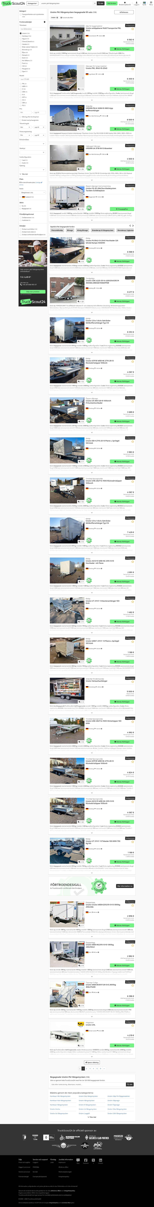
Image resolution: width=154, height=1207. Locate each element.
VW (24, 66)
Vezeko (25, 44)
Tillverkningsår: (24, 123)
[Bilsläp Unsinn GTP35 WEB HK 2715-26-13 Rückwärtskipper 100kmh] (67, 370)
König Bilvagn (82, 230)
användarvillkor (66, 1202)
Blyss (25, 52)
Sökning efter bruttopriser (30, 117)
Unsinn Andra (55, 1109)
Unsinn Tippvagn (114, 1105)
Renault (25, 55)
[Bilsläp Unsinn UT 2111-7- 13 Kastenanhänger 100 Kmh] (67, 610)
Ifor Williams (27, 60)
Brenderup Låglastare (126, 230)
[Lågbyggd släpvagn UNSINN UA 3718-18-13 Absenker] (67, 158)
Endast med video (29, 232)
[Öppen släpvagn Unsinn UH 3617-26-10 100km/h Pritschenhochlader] (67, 410)
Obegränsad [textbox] (27, 192)
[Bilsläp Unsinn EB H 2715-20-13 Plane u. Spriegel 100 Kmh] (67, 450)
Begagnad (26, 209)
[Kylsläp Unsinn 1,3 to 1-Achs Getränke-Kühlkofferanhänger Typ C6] (67, 330)
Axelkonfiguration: (25, 157)
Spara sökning (92, 1062)
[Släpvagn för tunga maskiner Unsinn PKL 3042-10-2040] (67, 78)
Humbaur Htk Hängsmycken (60, 1096)
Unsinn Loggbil (84, 1113)
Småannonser (28, 217)
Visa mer (92, 1117)
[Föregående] (51, 37)
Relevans (124, 12)
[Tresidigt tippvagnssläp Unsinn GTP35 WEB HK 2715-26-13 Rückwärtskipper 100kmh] (67, 771)
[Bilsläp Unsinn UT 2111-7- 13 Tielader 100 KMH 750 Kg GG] (67, 851)
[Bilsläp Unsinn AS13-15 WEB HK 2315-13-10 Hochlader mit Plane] (67, 570)
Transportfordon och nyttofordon (33, 15)
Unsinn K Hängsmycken (87, 1105)
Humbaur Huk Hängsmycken (60, 1100)
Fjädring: (22, 166)
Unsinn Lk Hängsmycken (88, 1109)
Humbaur (26, 36)
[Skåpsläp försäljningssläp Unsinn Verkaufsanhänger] (67, 691)
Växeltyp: (22, 148)
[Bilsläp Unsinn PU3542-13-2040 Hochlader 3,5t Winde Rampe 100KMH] (67, 250)
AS (24, 100)
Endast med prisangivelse (30, 120)
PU (23, 105)
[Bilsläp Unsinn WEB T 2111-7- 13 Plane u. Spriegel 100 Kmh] (67, 650)
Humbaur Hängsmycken (59, 1105)
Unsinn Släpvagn (114, 1100)
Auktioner (26, 220)
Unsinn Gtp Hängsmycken (88, 1096)
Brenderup (27, 50)
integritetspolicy (53, 1202)
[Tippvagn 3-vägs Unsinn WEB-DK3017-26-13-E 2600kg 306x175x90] (67, 994)
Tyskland (29, 197)
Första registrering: (25, 132)
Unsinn (26, 33)
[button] (151, 3)
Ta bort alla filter (67, 18)
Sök (101, 3)
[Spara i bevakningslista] (132, 28)
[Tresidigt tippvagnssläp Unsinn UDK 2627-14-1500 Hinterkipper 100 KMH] (67, 731)
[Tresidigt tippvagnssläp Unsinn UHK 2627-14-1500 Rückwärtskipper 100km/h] (67, 490)
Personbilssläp (57, 230)
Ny (24, 206)
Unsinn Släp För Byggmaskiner (119, 1096)
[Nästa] (82, 37)
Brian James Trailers (30, 47)
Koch (25, 58)
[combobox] (33, 192)
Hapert (25, 39)
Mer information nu (124, 886)
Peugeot (26, 69)
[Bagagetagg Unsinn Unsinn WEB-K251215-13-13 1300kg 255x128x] (67, 914)
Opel (24, 71)
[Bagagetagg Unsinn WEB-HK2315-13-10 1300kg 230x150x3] (67, 954)
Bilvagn (70, 230)
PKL (24, 84)
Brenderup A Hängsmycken (102, 230)
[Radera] (95, 3)
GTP (24, 97)
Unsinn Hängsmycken (86, 1100)
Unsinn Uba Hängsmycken (117, 1109)
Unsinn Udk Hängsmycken (117, 1113)
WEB (24, 86)
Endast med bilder (29, 229)
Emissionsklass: (24, 139)
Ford (25, 63)
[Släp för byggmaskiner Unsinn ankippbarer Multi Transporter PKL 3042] (67, 38)
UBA (24, 103)
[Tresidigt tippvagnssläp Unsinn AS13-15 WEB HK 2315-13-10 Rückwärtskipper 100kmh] (67, 811)
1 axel (24, 160)
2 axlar (25, 163)
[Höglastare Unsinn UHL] (67, 1034)
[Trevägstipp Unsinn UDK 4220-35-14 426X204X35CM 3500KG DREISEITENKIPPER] (67, 290)
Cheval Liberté (28, 41)
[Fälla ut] (92, 60)
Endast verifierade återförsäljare (33, 235)
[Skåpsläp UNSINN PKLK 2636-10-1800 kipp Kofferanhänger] (67, 118)
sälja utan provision (32, 292)
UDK (24, 92)
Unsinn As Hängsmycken (59, 1113)
